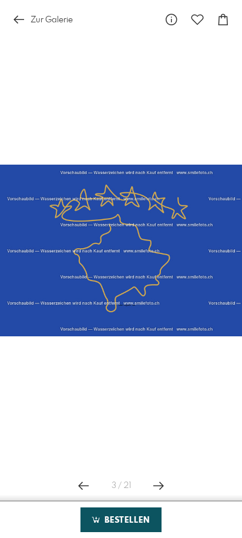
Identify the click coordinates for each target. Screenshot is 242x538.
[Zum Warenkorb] (223, 20)
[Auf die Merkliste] (197, 20)
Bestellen (126, 520)
